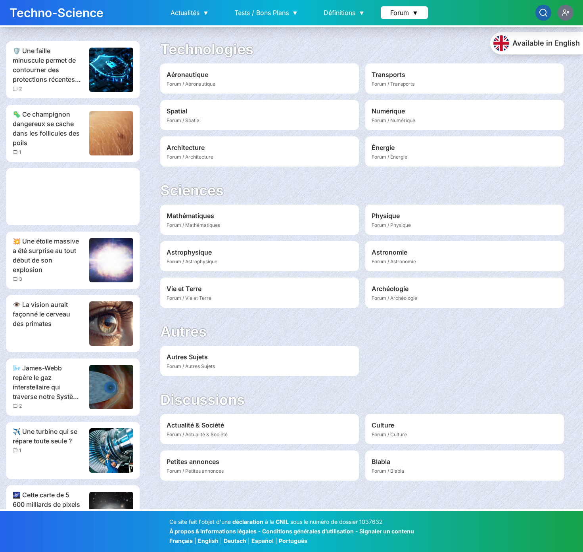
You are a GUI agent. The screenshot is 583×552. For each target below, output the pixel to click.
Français (181, 540)
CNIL (282, 521)
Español (262, 540)
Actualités (190, 13)
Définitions (344, 13)
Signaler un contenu (386, 531)
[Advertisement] (73, 196)
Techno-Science (57, 13)
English (208, 540)
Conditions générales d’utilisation (308, 531)
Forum (404, 13)
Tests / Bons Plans (266, 13)
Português (293, 540)
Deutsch (235, 540)
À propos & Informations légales (213, 531)
